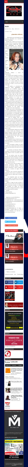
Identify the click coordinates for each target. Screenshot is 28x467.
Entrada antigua (20, 274)
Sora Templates (12, 463)
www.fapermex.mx (8, 202)
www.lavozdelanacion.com (10, 206)
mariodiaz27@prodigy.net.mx (10, 193)
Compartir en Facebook (12, 217)
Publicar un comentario (11, 271)
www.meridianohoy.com (18, 199)
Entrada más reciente (9, 274)
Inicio (15, 274)
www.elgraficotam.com (9, 199)
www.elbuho (7, 208)
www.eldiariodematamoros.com (11, 198)
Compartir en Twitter (11, 221)
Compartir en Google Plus (12, 225)
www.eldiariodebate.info (9, 201)
